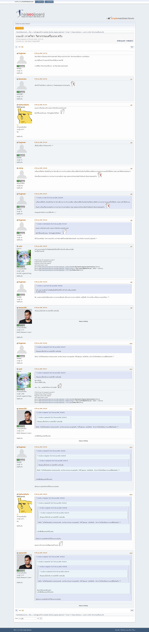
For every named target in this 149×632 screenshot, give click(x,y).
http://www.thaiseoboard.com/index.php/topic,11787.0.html (55, 270)
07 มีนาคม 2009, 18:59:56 (40, 343)
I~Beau (73, 32)
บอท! (20, 246)
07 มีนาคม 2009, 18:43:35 (40, 220)
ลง (16, 47)
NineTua (51, 32)
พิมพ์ (132, 47)
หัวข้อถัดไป (129, 41)
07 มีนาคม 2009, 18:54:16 (40, 307)
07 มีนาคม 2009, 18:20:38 (40, 168)
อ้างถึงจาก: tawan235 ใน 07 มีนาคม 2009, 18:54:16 (51, 347)
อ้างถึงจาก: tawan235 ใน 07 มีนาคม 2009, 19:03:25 (51, 451)
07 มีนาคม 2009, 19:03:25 (40, 408)
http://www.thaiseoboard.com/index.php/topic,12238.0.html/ (56, 267)
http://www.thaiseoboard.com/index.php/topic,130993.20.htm (56, 268)
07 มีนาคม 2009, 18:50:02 (40, 246)
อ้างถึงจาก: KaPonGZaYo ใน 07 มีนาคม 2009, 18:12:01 (52, 224)
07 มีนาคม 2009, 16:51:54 (40, 53)
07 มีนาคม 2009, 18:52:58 (40, 282)
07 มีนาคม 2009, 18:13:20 (40, 142)
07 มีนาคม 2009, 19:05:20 (40, 447)
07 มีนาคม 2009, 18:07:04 (40, 79)
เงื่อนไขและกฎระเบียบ (126, 630)
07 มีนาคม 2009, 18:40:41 (40, 194)
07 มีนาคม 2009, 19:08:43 (40, 494)
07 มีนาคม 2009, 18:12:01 (40, 104)
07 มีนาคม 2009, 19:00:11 (40, 369)
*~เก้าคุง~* (68, 32)
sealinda (45, 32)
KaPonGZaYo (24, 105)
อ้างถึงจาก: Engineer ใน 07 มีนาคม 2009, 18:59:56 (51, 412)
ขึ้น (16, 610)
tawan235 (23, 307)
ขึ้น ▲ (133, 630)
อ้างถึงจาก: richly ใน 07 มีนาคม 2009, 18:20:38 (50, 198)
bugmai (56, 32)
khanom (78, 32)
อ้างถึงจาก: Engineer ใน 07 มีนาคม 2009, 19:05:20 (51, 498)
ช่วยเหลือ (117, 630)
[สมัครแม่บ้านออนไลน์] (17, 335)
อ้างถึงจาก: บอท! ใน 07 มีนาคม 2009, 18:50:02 (49, 286)
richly (21, 168)
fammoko (22, 79)
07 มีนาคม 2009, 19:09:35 (40, 553)
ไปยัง (16, 618)
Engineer (22, 53)
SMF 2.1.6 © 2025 (18, 630)
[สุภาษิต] (17, 134)
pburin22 (61, 32)
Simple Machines (27, 630)
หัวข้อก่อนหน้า (121, 41)
